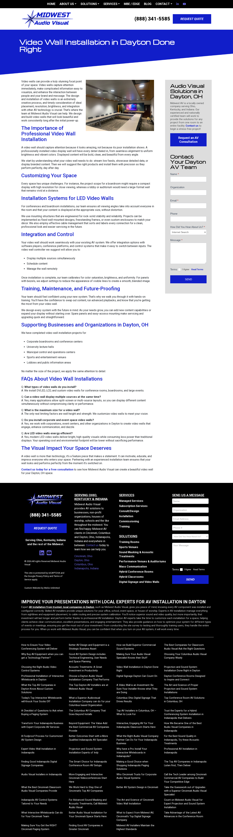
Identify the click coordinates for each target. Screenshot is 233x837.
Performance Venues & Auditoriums (142, 561)
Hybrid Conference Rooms (136, 571)
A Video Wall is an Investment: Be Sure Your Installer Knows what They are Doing (136, 689)
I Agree (186, 269)
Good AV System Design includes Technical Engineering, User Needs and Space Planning (88, 658)
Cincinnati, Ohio (83, 556)
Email (174, 200)
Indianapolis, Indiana (86, 568)
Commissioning (129, 521)
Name (174, 174)
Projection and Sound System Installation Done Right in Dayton (182, 669)
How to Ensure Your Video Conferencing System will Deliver (39, 647)
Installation (126, 516)
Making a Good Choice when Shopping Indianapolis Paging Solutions (132, 765)
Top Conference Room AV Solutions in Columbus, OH (184, 699)
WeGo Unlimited (52, 588)
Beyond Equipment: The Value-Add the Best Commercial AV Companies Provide (89, 727)
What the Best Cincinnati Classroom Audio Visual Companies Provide (41, 789)
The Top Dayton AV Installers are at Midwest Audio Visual (88, 687)
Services (110, 4)
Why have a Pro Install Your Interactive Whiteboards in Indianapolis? (131, 752)
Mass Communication (133, 566)
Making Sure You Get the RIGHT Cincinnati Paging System (39, 827)
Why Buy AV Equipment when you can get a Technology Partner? (42, 656)
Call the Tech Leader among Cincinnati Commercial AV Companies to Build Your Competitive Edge (185, 778)
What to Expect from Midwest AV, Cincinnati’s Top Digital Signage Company (135, 816)
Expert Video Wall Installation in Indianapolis (38, 750)
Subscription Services (133, 506)
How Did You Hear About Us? (187, 227)
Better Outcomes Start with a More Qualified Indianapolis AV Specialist (88, 738)
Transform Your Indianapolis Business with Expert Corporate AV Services (42, 725)
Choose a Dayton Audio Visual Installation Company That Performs (89, 678)
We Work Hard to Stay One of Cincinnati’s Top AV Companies (86, 789)
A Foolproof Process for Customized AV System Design (42, 738)
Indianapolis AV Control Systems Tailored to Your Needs (39, 801)
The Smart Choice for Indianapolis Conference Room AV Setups (88, 763)
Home (51, 4)
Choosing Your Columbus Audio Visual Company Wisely (185, 656)
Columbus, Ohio (83, 564)
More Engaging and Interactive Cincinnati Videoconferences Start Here (88, 778)
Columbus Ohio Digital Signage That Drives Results (136, 699)
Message (176, 240)
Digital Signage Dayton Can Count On (136, 676)
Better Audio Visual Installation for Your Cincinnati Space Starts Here (88, 814)
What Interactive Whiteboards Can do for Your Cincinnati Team (42, 814)
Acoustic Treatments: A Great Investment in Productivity (85, 669)
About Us (67, 4)
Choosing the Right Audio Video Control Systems (38, 669)
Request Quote (45, 528)
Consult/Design (129, 511)
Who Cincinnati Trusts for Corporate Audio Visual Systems (136, 776)
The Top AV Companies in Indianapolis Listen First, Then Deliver (185, 763)
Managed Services (131, 501)
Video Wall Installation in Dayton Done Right (137, 669)
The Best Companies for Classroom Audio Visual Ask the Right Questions (184, 647)
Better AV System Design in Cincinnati (137, 787)
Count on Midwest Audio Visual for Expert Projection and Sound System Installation (184, 803)
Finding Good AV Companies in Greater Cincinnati (86, 827)
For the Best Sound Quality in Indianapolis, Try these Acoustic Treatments (181, 740)
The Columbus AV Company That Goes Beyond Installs (87, 712)
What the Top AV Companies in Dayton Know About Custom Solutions (38, 689)
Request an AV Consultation (188, 139)
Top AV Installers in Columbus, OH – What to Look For (136, 712)
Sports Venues (128, 547)
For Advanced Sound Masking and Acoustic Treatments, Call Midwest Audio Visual (88, 803)
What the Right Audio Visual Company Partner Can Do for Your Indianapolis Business (137, 740)
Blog (147, 4)
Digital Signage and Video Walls (139, 582)
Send (188, 279)
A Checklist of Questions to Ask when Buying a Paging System (42, 712)
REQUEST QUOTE (191, 19)
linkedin (177, 4)
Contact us (192, 125)
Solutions (89, 4)
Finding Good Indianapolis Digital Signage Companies (39, 763)
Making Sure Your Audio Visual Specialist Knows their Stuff (133, 656)
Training (124, 526)
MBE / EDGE (132, 4)
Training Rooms (129, 542)
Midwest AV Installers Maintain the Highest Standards (135, 827)
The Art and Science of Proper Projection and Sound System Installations (181, 689)
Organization (177, 187)
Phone (173, 213)
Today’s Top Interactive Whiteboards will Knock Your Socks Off (41, 699)
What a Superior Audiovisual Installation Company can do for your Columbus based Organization (89, 701)
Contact (163, 4)
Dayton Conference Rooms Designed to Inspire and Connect (184, 678)
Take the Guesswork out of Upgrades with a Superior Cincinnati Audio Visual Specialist (185, 791)
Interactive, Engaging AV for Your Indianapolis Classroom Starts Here (136, 725)
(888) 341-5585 (152, 19)
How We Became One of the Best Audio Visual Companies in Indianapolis (183, 727)
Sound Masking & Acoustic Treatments (136, 554)
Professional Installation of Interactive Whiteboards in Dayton (42, 678)
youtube (184, 4)
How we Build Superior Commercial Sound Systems (136, 647)
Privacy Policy (42, 576)
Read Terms (197, 269)
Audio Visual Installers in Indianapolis (41, 774)
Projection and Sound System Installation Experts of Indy (85, 750)
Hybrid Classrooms (131, 576)
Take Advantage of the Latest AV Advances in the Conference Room (183, 814)
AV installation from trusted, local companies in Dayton (61, 607)
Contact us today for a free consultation (47, 469)
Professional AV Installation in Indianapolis (180, 750)
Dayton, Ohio (81, 560)
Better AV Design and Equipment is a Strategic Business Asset (89, 647)
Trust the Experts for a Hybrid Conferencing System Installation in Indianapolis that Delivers (183, 714)
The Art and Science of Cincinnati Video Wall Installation (135, 801)
